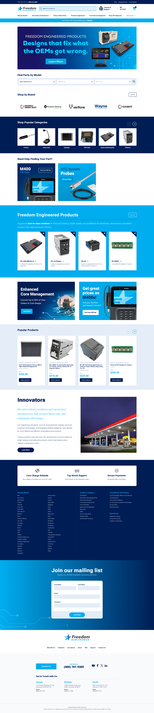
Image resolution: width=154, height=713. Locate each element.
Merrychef (51, 502)
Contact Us (102, 647)
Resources (130, 15)
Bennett (19, 514)
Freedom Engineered (78, 15)
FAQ (86, 647)
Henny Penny (51, 495)
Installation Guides (115, 516)
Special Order (84, 516)
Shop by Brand (22, 15)
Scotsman (51, 523)
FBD (18, 532)
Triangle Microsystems (54, 535)
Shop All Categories (115, 15)
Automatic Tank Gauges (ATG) (88, 498)
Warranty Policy (114, 507)
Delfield (19, 525)
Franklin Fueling (21, 539)
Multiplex (50, 505)
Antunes (19, 505)
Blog (115, 2)
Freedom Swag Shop (116, 521)
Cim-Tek (19, 521)
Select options (25, 380)
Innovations (71, 647)
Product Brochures (115, 518)
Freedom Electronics (23, 541)
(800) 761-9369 (32, 2)
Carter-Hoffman (22, 518)
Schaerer (50, 521)
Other (49, 511)
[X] (102, 666)
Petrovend (51, 514)
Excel (18, 530)
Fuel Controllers (84, 505)
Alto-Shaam (20, 500)
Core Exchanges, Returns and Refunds (121, 495)
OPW (49, 509)
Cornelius (20, 523)
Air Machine (83, 495)
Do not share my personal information (121, 502)
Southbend (51, 528)
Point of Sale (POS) (59, 15)
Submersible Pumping (86, 518)
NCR (49, 507)
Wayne (50, 548)
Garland (19, 546)
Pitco (49, 516)
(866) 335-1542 (40, 691)
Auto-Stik (20, 507)
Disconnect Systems (85, 500)
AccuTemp (20, 498)
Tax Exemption (114, 498)
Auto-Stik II (20, 509)
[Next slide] (134, 124)
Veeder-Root (51, 541)
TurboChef (51, 537)
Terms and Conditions (116, 500)
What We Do (51, 647)
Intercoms (83, 509)
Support (93, 647)
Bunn (18, 516)
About (80, 647)
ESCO (19, 528)
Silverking (50, 525)
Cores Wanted (133, 2)
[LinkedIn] (106, 666)
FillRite (19, 535)
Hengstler (20, 553)
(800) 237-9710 (97, 691)
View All (133, 94)
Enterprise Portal (122, 2)
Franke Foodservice (23, 537)
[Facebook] (97, 666)
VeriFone (50, 544)
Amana (19, 502)
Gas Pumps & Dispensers (40, 15)
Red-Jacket (51, 518)
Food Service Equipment (97, 15)
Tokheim (50, 532)
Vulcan (50, 546)
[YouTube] (93, 666)
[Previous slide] (129, 124)
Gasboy (19, 548)
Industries (61, 647)
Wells (49, 551)
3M (18, 495)
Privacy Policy (113, 505)
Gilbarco (19, 551)
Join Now (77, 615)
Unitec (49, 539)
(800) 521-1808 (68, 691)
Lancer (50, 498)
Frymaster (20, 544)
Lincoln (50, 500)
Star (49, 530)
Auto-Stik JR (20, 511)
